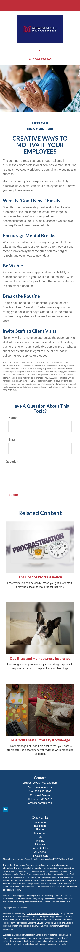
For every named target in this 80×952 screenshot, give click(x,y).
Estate (40, 829)
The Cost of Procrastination (40, 577)
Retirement (40, 822)
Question (12, 461)
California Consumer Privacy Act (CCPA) (24, 898)
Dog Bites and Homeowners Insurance (40, 658)
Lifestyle (40, 844)
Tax (40, 837)
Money (40, 840)
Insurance (40, 833)
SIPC (12, 916)
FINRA (6, 916)
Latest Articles (40, 848)
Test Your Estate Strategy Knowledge (40, 740)
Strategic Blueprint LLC (57, 916)
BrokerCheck (67, 858)
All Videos (40, 852)
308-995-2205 (42, 59)
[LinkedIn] (39, 51)
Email (12, 439)
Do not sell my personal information (54, 901)
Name (12, 417)
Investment (40, 826)
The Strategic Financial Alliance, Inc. (43, 913)
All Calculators (40, 855)
